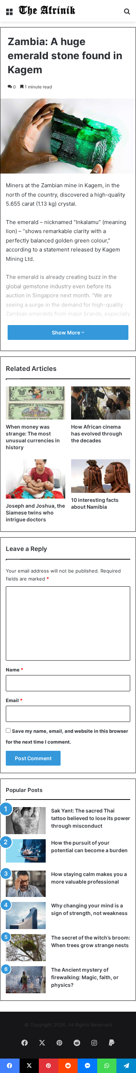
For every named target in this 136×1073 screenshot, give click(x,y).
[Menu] (9, 13)
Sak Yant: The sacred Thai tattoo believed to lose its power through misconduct (90, 818)
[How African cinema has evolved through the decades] (101, 403)
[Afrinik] (47, 11)
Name (14, 670)
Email (14, 700)
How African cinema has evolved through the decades (96, 433)
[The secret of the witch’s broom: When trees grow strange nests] (26, 947)
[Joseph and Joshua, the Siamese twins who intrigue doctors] (35, 479)
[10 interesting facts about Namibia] (101, 475)
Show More (66, 332)
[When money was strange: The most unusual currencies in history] (35, 403)
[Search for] (127, 13)
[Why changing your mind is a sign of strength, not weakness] (26, 915)
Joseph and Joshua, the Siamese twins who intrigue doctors (35, 512)
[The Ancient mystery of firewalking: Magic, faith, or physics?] (26, 979)
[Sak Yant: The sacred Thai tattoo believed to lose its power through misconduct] (26, 820)
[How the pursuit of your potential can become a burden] (26, 852)
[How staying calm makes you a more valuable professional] (26, 884)
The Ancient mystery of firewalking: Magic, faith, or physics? (85, 977)
